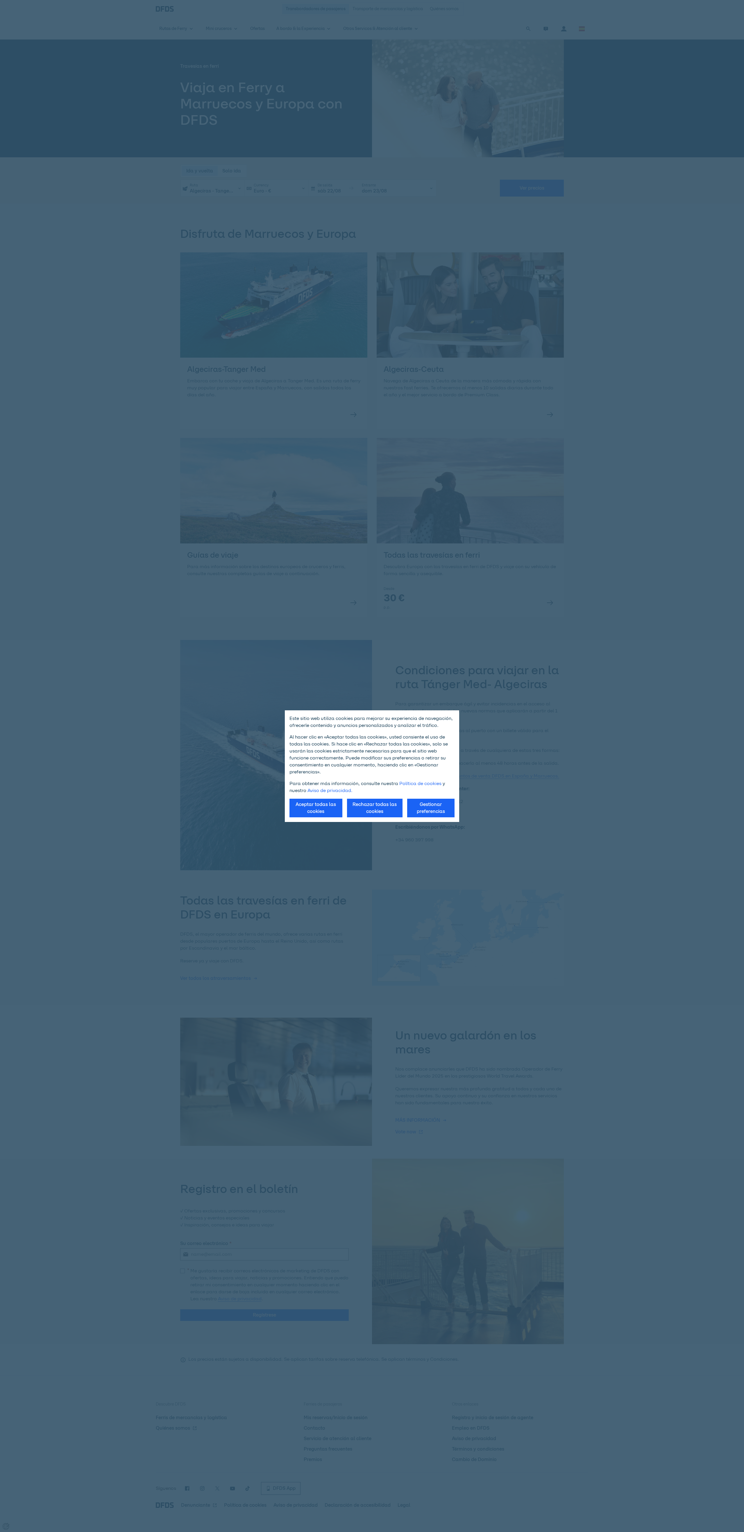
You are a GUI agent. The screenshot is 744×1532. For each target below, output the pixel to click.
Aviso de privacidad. (330, 790)
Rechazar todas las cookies (375, 808)
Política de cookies (420, 783)
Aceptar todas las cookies (316, 808)
